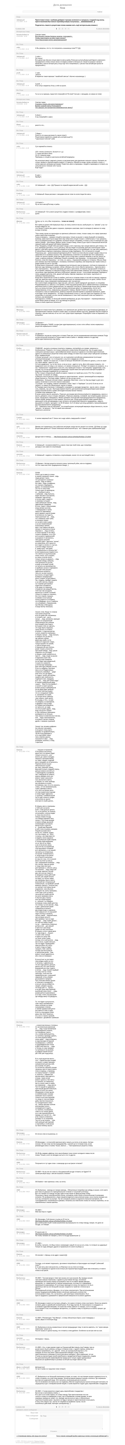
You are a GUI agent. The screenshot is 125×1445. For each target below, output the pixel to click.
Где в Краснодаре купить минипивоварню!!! (51, 40)
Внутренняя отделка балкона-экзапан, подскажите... (54, 36)
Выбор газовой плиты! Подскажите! (48, 106)
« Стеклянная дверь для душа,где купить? (32, 1436)
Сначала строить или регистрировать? (49, 104)
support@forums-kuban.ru (38, 1442)
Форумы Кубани (39, 1441)
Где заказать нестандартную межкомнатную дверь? (54, 107)
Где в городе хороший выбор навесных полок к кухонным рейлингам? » (82, 1436)
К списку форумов (102, 28)
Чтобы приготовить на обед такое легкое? (50, 38)
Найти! (99, 12)
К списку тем (20, 28)
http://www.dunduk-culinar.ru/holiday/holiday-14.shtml (72, 437)
